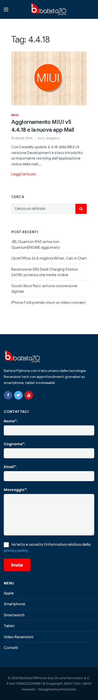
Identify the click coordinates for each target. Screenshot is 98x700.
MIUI (15, 115)
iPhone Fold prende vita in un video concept (48, 302)
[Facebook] (8, 395)
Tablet (9, 626)
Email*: (10, 466)
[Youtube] (28, 395)
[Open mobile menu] (6, 9)
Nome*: (11, 421)
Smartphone (14, 604)
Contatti (11, 647)
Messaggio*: (15, 489)
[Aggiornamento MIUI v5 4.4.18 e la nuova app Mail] (49, 78)
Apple (9, 593)
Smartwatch (14, 615)
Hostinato (68, 689)
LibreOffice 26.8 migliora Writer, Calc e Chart (49, 258)
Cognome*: (14, 443)
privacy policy (16, 550)
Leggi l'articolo (23, 174)
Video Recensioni (18, 637)
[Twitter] (18, 395)
